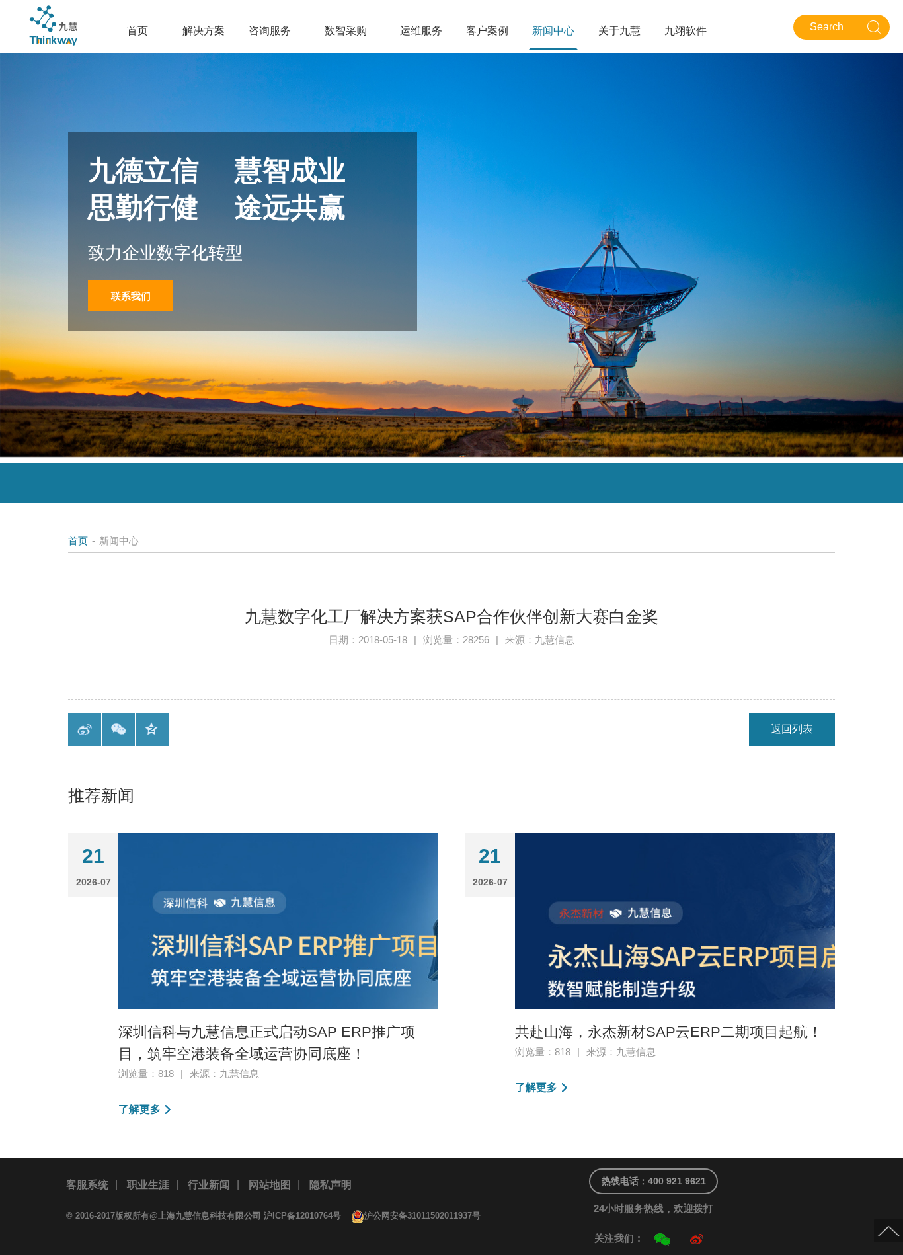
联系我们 (131, 296)
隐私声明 (330, 1184)
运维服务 (421, 30)
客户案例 (487, 30)
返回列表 (792, 729)
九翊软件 (685, 30)
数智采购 (346, 30)
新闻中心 (553, 30)
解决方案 (203, 30)
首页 (137, 30)
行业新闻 (209, 1184)
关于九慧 (619, 30)
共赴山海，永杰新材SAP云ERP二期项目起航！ (668, 1032)
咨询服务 (270, 30)
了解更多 (139, 1109)
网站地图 (270, 1184)
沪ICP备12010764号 (302, 1216)
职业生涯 (148, 1184)
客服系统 (87, 1184)
